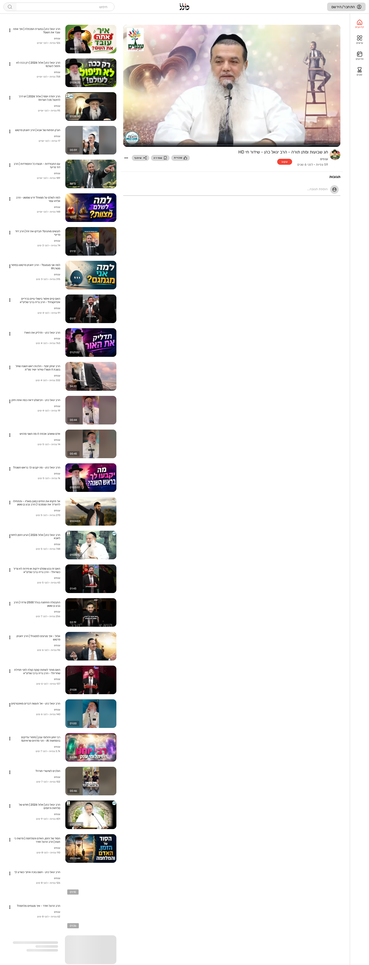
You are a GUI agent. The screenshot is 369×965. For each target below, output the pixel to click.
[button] (126, 158)
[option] (359, 24)
